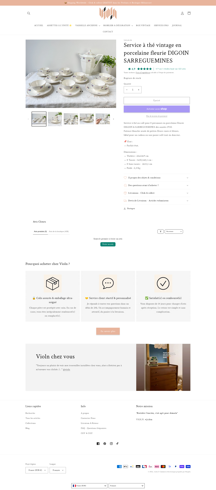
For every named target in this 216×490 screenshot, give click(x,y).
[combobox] (89, 485)
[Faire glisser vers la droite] (113, 119)
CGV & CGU (87, 433)
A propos (85, 413)
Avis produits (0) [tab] (40, 231)
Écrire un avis (107, 244)
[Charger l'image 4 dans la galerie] (87, 119)
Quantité (127, 84)
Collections (31, 423)
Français (56, 470)
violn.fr (156, 472)
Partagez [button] (131, 208)
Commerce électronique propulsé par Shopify (175, 472)
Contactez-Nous (88, 418)
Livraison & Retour (89, 423)
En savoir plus (108, 331)
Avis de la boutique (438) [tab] (59, 231)
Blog (28, 428)
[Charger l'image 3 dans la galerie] (71, 119)
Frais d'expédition (143, 72)
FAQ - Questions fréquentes (93, 428)
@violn (66, 369)
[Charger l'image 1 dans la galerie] (39, 119)
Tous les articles (33, 418)
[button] (29, 13)
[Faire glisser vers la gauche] (28, 119)
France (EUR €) (35, 470)
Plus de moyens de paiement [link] (156, 116)
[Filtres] (161, 231)
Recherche (30, 413)
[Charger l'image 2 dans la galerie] (55, 119)
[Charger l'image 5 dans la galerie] (103, 119)
